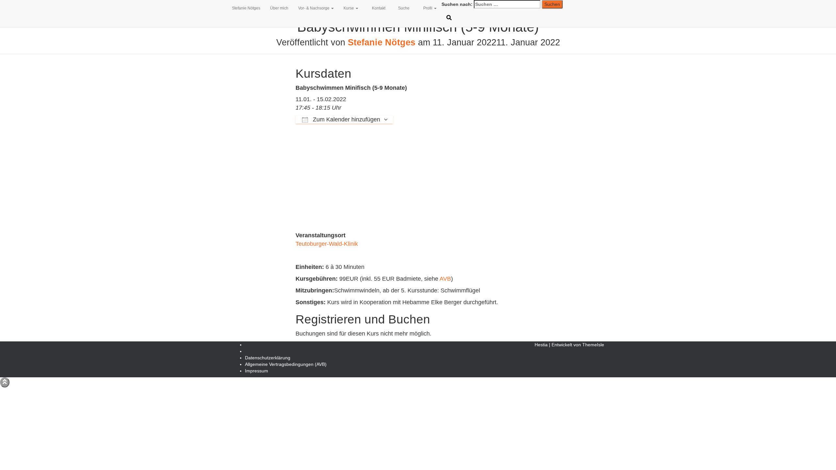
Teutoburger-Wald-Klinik (327, 244)
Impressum (256, 370)
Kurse (349, 8)
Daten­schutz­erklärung (267, 357)
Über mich (279, 8)
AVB (445, 278)
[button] (332, 8)
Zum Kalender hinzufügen (345, 119)
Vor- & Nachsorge (314, 8)
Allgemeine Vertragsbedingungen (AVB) (286, 364)
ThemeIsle (593, 344)
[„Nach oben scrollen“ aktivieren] (4, 382)
